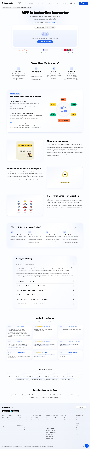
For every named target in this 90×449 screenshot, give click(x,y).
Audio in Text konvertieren (14, 7)
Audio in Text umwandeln (18, 394)
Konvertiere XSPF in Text (75, 373)
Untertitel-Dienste (5, 421)
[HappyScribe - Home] (7, 3)
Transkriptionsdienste (6, 419)
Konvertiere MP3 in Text (44, 376)
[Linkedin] (83, 446)
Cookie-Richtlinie (27, 446)
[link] (45, 23)
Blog (77, 434)
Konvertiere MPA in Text (51, 379)
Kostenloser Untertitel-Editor (52, 417)
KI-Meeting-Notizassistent (7, 417)
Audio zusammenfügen (51, 432)
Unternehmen (50, 3)
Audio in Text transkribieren (23, 417)
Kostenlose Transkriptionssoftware (50, 397)
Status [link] (77, 431)
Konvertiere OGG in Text (44, 373)
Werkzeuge (31, 3)
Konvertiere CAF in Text (74, 376)
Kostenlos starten (83, 3)
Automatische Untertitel (49, 394)
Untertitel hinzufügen (36, 419)
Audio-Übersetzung (21, 421)
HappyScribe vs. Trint (65, 419)
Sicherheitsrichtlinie (36, 446)
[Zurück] (75, 228)
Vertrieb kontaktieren (72, 3)
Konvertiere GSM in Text (29, 373)
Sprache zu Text (34, 397)
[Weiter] (78, 228)
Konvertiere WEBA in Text (29, 376)
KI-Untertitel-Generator (36, 417)
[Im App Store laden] (6, 411)
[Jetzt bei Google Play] (15, 411)
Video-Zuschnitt (49, 434)
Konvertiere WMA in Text (66, 379)
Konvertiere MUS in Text (22, 379)
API (2, 424)
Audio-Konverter (49, 424)
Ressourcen (40, 3)
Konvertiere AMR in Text (14, 376)
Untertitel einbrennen (50, 430)
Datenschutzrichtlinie (17, 446)
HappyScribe (5, 7)
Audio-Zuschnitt (49, 436)
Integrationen (5, 426)
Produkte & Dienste (20, 3)
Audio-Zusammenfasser (22, 427)
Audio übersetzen (63, 394)
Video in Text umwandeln (34, 394)
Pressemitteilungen (80, 427)
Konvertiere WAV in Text (59, 376)
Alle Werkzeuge (49, 438)
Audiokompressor (50, 426)
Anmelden (63, 3)
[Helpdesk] (87, 446)
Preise (57, 3)
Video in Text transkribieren (23, 419)
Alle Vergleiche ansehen (66, 426)
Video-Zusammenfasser (22, 429)
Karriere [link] (78, 425)
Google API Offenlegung (47, 446)
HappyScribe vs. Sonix (66, 424)
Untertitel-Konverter (50, 419)
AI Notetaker (73, 394)
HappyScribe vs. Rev (65, 417)
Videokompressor (50, 428)
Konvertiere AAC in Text (37, 379)
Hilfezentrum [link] (79, 429)
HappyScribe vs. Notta (66, 421)
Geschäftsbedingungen (7, 446)
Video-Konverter (50, 421)
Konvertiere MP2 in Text (59, 373)
